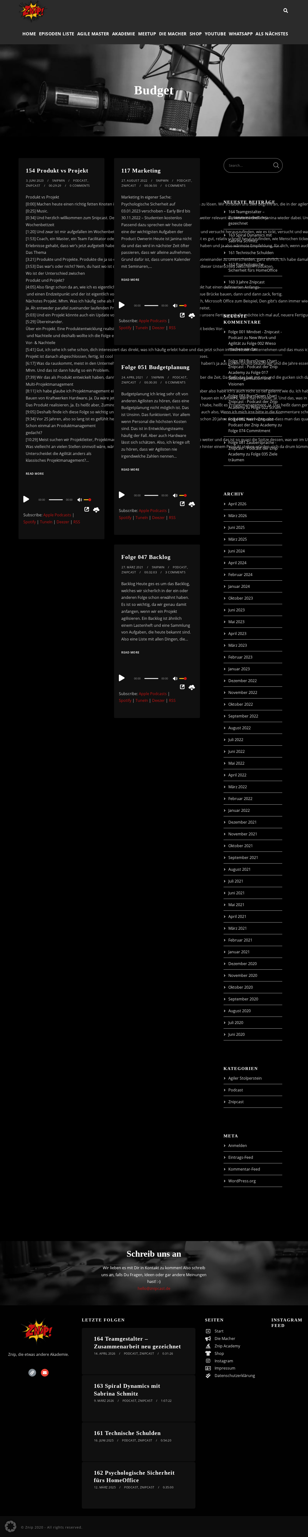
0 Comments (80, 186)
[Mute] (79, 500)
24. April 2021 (132, 377)
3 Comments (175, 572)
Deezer (63, 522)
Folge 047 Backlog (146, 557)
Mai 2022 (236, 763)
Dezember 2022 (242, 680)
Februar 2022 (240, 798)
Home (29, 34)
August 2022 (239, 727)
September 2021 (243, 857)
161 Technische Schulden (251, 252)
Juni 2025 (236, 527)
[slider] (90, 503)
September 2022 (243, 716)
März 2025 (237, 539)
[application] (61, 499)
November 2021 (242, 834)
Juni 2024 (236, 551)
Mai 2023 (236, 621)
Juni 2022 (236, 751)
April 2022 (237, 775)
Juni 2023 (236, 610)
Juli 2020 (235, 1022)
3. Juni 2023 (35, 181)
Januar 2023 (239, 669)
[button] (10, 1526)
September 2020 (243, 999)
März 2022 (237, 786)
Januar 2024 (239, 586)
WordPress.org (242, 1181)
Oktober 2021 (240, 845)
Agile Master (93, 34)
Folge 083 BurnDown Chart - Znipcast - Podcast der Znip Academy (253, 366)
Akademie (123, 34)
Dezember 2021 (242, 822)
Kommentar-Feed (244, 1169)
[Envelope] (45, 1373)
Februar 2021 (240, 940)
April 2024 (237, 562)
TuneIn (46, 522)
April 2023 (237, 633)
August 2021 (239, 869)
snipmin (58, 181)
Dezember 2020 (242, 963)
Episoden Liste (56, 34)
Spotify (29, 522)
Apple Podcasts (57, 515)
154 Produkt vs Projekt (57, 170)
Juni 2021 (236, 893)
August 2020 (239, 1010)
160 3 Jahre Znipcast (246, 282)
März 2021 (237, 928)
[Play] (26, 499)
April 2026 (237, 503)
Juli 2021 (235, 881)
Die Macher (173, 34)
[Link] (32, 1373)
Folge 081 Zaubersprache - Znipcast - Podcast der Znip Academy (253, 448)
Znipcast (33, 186)
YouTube (215, 34)
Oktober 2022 (240, 704)
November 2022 (242, 692)
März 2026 (237, 515)
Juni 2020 (236, 1034)
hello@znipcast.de (154, 1288)
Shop (196, 34)
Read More (35, 474)
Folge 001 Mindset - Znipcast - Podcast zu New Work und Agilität (255, 337)
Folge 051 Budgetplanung (155, 367)
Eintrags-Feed (240, 1157)
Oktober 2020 (240, 987)
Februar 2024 (240, 574)
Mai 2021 (236, 904)
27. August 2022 (135, 181)
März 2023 (237, 645)
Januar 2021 (239, 951)
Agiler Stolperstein (245, 1078)
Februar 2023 (240, 657)
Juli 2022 (235, 739)
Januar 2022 (239, 810)
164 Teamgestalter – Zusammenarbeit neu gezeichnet (248, 217)
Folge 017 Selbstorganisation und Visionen (249, 378)
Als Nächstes (272, 34)
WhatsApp (241, 34)
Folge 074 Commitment (249, 430)
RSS (76, 522)
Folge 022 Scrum (266, 407)
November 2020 (242, 975)
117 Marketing (141, 170)
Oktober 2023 (240, 598)
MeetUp (147, 34)
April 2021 (237, 916)
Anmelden (237, 1145)
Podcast (80, 181)
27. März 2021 (132, 567)
